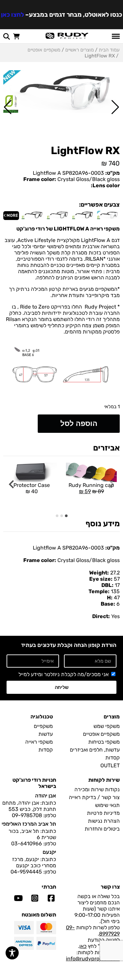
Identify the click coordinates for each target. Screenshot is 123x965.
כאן (83, 946)
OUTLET (110, 765)
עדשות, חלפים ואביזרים (95, 750)
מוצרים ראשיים (79, 50)
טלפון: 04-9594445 (33, 872)
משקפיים (43, 726)
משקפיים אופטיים (44, 50)
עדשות (45, 734)
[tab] (66, 515)
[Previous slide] (111, 484)
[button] (115, 107)
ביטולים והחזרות (102, 829)
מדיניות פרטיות (103, 813)
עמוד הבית (109, 50)
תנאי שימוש (107, 805)
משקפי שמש (106, 726)
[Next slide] (12, 484)
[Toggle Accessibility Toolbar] (12, 953)
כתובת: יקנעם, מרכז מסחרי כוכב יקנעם (34, 862)
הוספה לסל (78, 423)
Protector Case (31, 488)
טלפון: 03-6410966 (33, 843)
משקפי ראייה (39, 742)
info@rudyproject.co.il (93, 958)
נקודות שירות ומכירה (97, 789)
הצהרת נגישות (104, 821)
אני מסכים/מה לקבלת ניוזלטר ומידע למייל (63, 674)
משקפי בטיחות (104, 742)
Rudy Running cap (90, 478)
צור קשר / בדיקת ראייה (94, 797)
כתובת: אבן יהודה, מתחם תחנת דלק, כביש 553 (29, 806)
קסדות (112, 757)
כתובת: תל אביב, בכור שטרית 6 (32, 834)
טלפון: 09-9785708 (34, 815)
